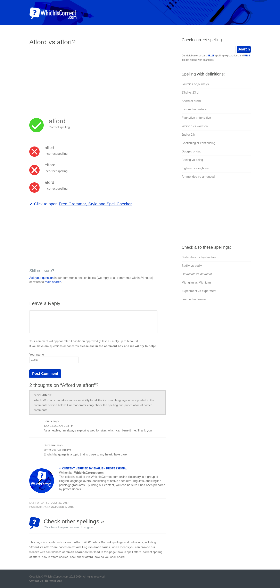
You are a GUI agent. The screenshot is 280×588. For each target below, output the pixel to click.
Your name (36, 354)
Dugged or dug (191, 151)
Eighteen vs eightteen (196, 168)
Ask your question (41, 277)
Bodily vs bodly (192, 265)
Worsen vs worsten (195, 126)
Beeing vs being (192, 159)
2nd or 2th (188, 134)
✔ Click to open (80, 204)
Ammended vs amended (198, 176)
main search (53, 282)
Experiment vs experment (199, 291)
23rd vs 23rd (190, 92)
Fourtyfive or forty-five (196, 117)
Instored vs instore (194, 109)
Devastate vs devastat (197, 274)
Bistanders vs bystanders (199, 257)
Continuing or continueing (198, 143)
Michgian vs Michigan (196, 282)
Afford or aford (191, 101)
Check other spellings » (74, 523)
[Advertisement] (63, 79)
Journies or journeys (195, 84)
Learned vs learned (194, 299)
